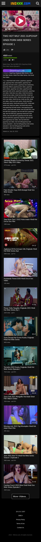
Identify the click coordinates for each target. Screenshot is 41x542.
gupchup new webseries (26, 85)
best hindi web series (13, 81)
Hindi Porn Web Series (20, 75)
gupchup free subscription (14, 83)
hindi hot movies (27, 93)
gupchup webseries (22, 91)
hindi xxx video (14, 105)
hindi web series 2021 (20, 103)
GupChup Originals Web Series (19, 73)
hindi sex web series (16, 101)
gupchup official (8, 87)
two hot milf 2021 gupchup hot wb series (19, 115)
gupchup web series (9, 91)
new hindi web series (13, 109)
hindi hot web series (24, 97)
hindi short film (27, 101)
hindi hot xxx (16, 99)
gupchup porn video (19, 87)
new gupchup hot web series (12, 107)
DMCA (20, 515)
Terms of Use (21, 523)
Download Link (17, 70)
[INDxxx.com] (20, 3)
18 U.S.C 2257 (20, 511)
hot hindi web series (26, 105)
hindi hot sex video (9, 95)
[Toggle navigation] (3, 3)
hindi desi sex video (15, 93)
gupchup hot (27, 83)
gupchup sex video (17, 89)
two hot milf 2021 (26, 109)
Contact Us (20, 527)
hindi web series (8, 103)
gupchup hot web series (10, 85)
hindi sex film (25, 99)
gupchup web (27, 89)
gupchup (23, 81)
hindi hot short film (21, 95)
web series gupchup (16, 128)
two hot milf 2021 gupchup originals (14, 118)
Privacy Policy (20, 519)
